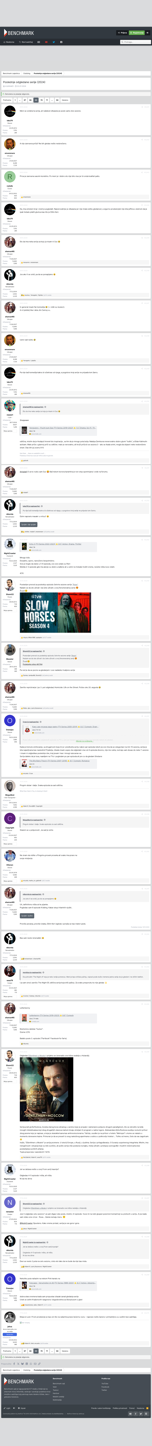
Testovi (55, 1390)
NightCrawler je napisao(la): (34, 1242)
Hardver (56, 1393)
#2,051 (147, 468)
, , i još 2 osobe (36, 880)
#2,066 (147, 1165)
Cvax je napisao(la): (31, 722)
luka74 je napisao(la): (31, 506)
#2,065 (147, 1052)
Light (8, 1408)
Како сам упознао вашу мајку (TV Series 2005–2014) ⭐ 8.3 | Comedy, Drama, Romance (69, 727)
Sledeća (65, 100)
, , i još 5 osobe (36, 996)
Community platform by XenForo (22, 1414)
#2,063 (146, 967)
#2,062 (147, 934)
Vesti (55, 1387)
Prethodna (7, 100)
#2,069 (147, 1275)
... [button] (19, 100)
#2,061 (147, 889)
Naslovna (10, 42)
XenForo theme (71, 1414)
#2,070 (146, 1313)
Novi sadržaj (27, 42)
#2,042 (146, 140)
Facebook (105, 1387)
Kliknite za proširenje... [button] (84, 741)
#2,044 (146, 205)
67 (25, 100)
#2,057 (147, 716)
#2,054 (146, 581)
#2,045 (146, 238)
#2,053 (146, 540)
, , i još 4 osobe (38, 295)
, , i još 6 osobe (36, 1343)
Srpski (23, 1408)
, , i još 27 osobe (37, 637)
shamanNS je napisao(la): (33, 407)
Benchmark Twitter (53, 42)
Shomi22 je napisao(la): (32, 651)
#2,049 (146, 369)
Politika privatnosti (120, 1408)
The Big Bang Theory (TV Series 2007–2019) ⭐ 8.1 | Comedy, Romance (59, 761)
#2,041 (147, 107)
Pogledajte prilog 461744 (32, 664)
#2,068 (147, 1237)
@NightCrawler (26, 1223)
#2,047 (146, 303)
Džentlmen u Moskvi (36, 1055)
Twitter (104, 1390)
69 (36, 100)
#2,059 (147, 814)
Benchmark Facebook (61, 42)
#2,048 (146, 336)
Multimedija (57, 1400)
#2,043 (146, 172)
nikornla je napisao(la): (32, 894)
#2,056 (147, 683)
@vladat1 (23, 472)
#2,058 (147, 781)
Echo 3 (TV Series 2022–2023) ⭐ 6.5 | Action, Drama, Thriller (55, 544)
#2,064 (146, 1004)
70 (41, 100)
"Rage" (75, 584)
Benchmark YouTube (46, 42)
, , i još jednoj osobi (39, 532)
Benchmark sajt (39, 42)
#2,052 (147, 500)
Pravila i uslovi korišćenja (101, 1408)
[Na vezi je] (10, 149)
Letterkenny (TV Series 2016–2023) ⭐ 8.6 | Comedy (51, 1015)
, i (32, 806)
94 (57, 100)
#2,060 (146, 851)
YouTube (105, 1383)
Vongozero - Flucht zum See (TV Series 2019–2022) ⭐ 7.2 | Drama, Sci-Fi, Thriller (64, 428)
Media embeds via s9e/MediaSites (52, 1414)
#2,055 (147, 645)
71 (47, 100)
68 (30, 100)
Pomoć (132, 1408)
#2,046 (146, 270)
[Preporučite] (142, 106)
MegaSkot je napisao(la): (33, 820)
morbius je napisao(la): (32, 972)
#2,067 (147, 1198)
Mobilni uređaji (58, 1397)
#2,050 (146, 401)
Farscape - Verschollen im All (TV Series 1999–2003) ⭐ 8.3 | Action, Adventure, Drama (66, 1283)
